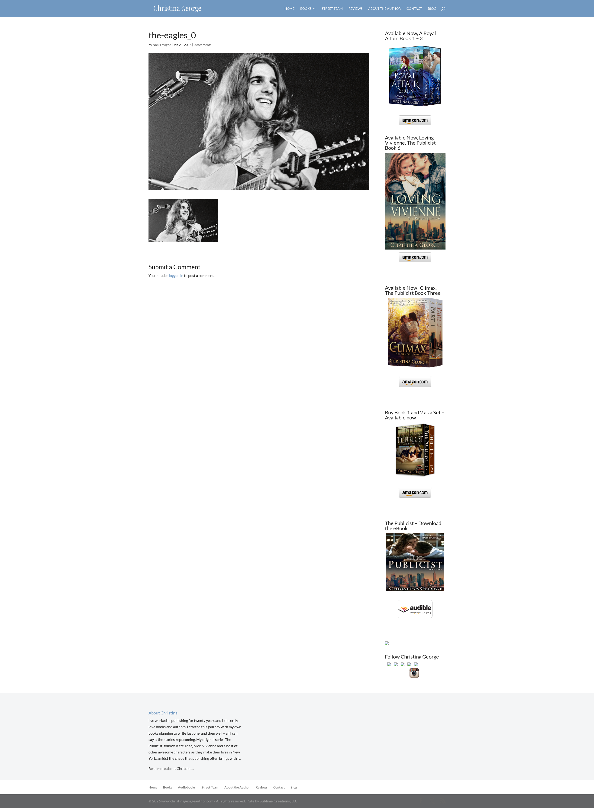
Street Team (332, 8)
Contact (414, 8)
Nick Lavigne (162, 45)
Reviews (355, 8)
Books (305, 8)
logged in (176, 275)
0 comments (202, 45)
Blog (432, 8)
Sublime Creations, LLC (278, 801)
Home (289, 8)
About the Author (384, 8)
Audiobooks (187, 787)
